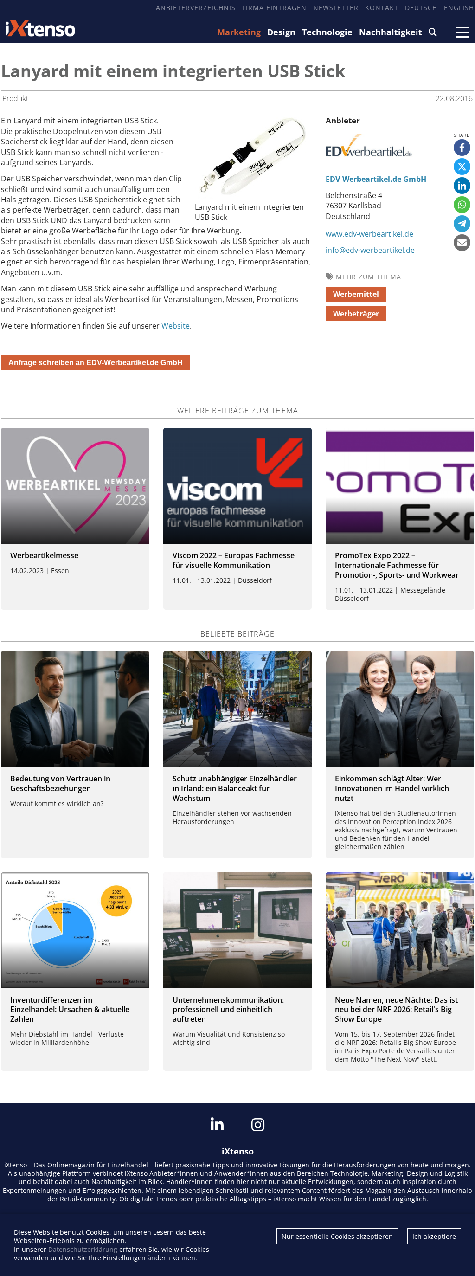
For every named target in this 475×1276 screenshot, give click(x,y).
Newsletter (336, 7)
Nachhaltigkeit (390, 32)
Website (175, 326)
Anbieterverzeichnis (196, 7)
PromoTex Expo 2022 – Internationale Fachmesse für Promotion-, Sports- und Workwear (397, 565)
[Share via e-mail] (462, 242)
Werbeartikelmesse (44, 555)
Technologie (327, 32)
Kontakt (381, 7)
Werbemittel (356, 294)
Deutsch (421, 7)
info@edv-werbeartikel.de (370, 250)
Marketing (239, 32)
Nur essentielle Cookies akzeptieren (337, 1236)
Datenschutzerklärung (82, 1249)
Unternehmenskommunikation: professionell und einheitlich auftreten (228, 1010)
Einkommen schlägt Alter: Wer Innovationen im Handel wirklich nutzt (392, 788)
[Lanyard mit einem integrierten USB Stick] (253, 196)
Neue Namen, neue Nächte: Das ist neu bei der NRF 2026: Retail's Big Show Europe (396, 1010)
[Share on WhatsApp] (462, 204)
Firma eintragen (274, 7)
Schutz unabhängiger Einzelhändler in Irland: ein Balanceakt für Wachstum (235, 788)
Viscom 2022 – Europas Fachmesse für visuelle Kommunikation (234, 560)
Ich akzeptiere (434, 1236)
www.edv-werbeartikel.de (369, 234)
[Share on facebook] (462, 147)
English (459, 7)
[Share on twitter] (462, 166)
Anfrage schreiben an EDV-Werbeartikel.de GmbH (95, 363)
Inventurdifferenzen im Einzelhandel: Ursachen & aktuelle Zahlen (69, 1010)
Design (281, 32)
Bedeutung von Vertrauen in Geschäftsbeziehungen (60, 783)
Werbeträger (356, 314)
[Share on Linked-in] (462, 185)
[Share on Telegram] (462, 223)
